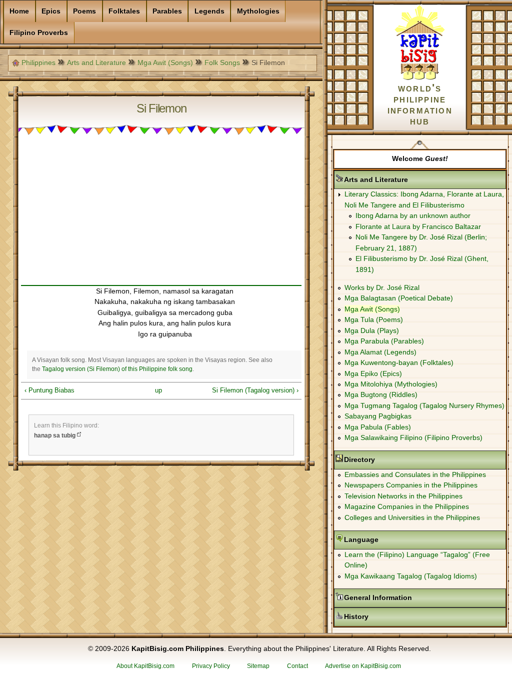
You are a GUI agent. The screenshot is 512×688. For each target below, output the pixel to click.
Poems (84, 11)
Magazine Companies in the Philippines (406, 506)
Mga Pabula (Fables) (377, 427)
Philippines (39, 62)
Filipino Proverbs (39, 32)
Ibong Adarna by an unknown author (413, 216)
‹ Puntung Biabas (49, 390)
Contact (297, 666)
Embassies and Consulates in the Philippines (415, 474)
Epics (51, 11)
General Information (409, 598)
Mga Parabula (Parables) (384, 341)
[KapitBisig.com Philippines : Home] (419, 78)
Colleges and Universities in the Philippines (412, 518)
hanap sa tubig (55, 435)
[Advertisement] (161, 215)
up (158, 390)
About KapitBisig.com (145, 666)
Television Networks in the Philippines (403, 496)
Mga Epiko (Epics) (373, 374)
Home (19, 11)
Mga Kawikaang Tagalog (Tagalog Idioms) (410, 576)
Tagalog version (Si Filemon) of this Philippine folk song (117, 369)
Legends (209, 11)
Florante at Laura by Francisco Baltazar (418, 226)
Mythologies (258, 11)
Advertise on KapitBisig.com (363, 666)
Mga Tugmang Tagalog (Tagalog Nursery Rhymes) (424, 406)
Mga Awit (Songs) (165, 62)
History (388, 616)
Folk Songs (222, 62)
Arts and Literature (96, 62)
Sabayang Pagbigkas (378, 416)
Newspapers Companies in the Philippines (411, 485)
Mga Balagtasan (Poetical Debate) (398, 298)
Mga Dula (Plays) (371, 330)
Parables (167, 11)
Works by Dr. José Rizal (382, 288)
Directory (391, 460)
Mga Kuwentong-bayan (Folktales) (399, 362)
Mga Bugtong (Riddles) (381, 394)
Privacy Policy (211, 666)
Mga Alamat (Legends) (380, 352)
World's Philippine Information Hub (420, 104)
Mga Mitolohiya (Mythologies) (391, 384)
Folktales (124, 11)
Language (393, 540)
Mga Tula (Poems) (373, 320)
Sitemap (258, 666)
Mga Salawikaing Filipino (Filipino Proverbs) (413, 438)
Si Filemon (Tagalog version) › (255, 390)
